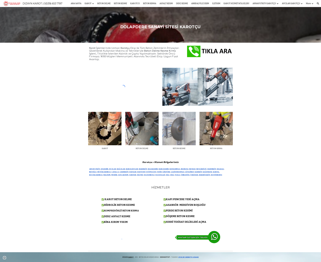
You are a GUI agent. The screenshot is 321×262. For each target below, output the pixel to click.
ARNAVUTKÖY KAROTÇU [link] (264, 3)
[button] (318, 4)
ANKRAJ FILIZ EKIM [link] (200, 3)
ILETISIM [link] (216, 3)
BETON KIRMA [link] (149, 3)
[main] (160, 25)
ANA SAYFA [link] (76, 3)
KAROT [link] (88, 3)
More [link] (308, 3)
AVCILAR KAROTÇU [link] (291, 3)
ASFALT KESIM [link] (166, 3)
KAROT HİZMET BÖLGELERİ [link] (236, 3)
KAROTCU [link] (135, 3)
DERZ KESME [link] (182, 3)
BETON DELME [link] (104, 3)
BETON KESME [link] (120, 3)
